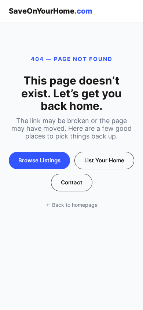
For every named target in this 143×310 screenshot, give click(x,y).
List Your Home (104, 160)
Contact (71, 182)
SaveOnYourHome (50, 11)
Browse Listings (39, 160)
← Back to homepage (72, 205)
